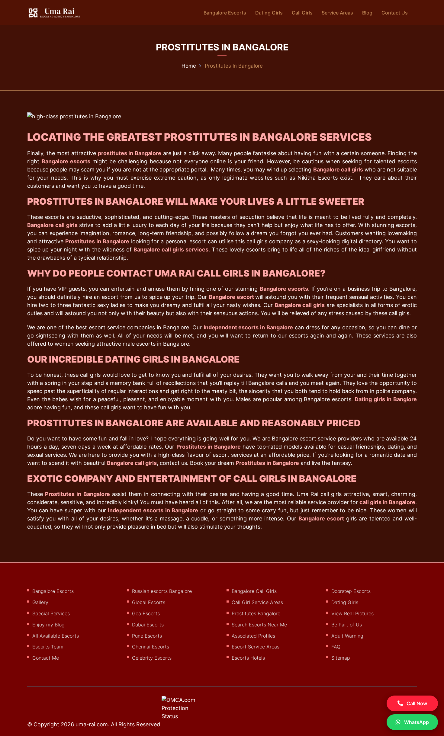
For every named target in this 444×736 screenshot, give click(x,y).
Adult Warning (347, 636)
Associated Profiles (253, 636)
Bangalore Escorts (225, 13)
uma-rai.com (92, 724)
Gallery (40, 602)
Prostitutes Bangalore (256, 613)
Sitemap (340, 658)
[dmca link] (186, 710)
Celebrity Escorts (152, 658)
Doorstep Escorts (351, 591)
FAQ (335, 647)
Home (189, 66)
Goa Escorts (146, 613)
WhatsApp (416, 722)
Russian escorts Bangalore (162, 591)
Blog (367, 13)
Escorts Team (47, 647)
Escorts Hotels (248, 658)
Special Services (51, 613)
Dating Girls (269, 13)
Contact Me (45, 658)
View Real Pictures (352, 613)
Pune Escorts (147, 636)
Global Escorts (148, 602)
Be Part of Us (346, 625)
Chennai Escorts (150, 647)
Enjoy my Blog (48, 625)
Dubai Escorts (148, 625)
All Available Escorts (55, 636)
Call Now (416, 703)
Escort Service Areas (255, 647)
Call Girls (302, 13)
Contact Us (394, 13)
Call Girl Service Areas (257, 602)
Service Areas (337, 13)
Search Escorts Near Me (259, 625)
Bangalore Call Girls (254, 591)
